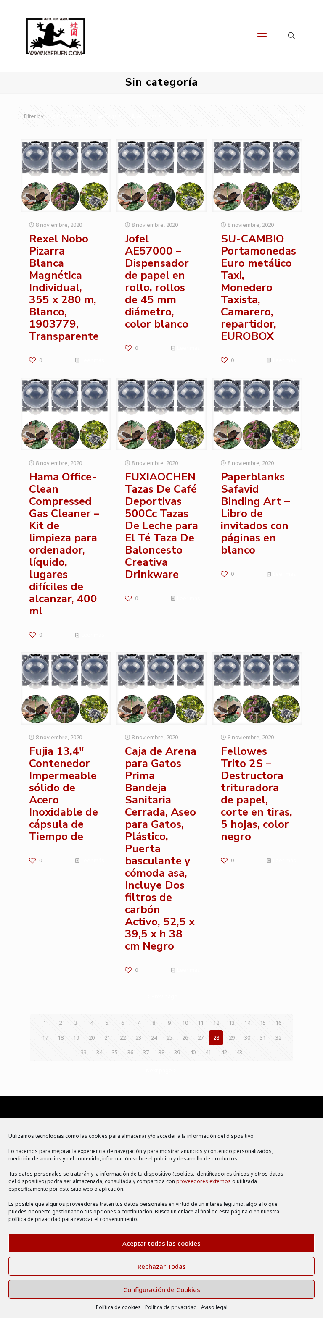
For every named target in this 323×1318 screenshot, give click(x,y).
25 (169, 1037)
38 (161, 1052)
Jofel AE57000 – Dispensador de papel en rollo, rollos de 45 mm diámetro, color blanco (157, 281)
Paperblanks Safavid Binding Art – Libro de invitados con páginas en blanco (255, 513)
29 (232, 1037)
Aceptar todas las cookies (161, 1243)
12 (216, 1023)
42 (224, 1052)
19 (76, 1037)
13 (232, 1023)
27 (201, 1037)
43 (239, 1052)
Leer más (92, 360)
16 (278, 1023)
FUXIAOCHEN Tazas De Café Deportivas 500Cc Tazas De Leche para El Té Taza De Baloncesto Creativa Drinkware (161, 526)
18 (61, 1037)
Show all (288, 116)
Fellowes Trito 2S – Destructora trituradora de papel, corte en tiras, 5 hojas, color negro (256, 794)
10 (185, 1023)
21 (107, 1037)
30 (247, 1037)
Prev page (164, 996)
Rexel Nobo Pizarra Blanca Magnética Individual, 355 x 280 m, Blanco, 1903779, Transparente (64, 287)
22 (123, 1037)
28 (216, 1037)
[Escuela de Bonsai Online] (55, 35)
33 (84, 1052)
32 (278, 1037)
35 (115, 1052)
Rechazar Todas (162, 1266)
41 (208, 1052)
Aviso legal (214, 1307)
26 (185, 1037)
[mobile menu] (262, 36)
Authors (147, 116)
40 (193, 1052)
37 (146, 1052)
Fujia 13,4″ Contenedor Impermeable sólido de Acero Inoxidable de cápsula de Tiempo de (63, 794)
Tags (110, 116)
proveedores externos (203, 1181)
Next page (159, 1070)
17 (45, 1037)
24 (154, 1037)
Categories (71, 116)
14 (247, 1023)
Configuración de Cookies (161, 1289)
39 (177, 1052)
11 (201, 1023)
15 (263, 1023)
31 (263, 1037)
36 (130, 1052)
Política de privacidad (171, 1307)
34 (99, 1052)
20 (92, 1037)
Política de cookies (118, 1307)
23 (138, 1037)
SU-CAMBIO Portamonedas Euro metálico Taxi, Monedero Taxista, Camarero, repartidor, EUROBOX (258, 287)
